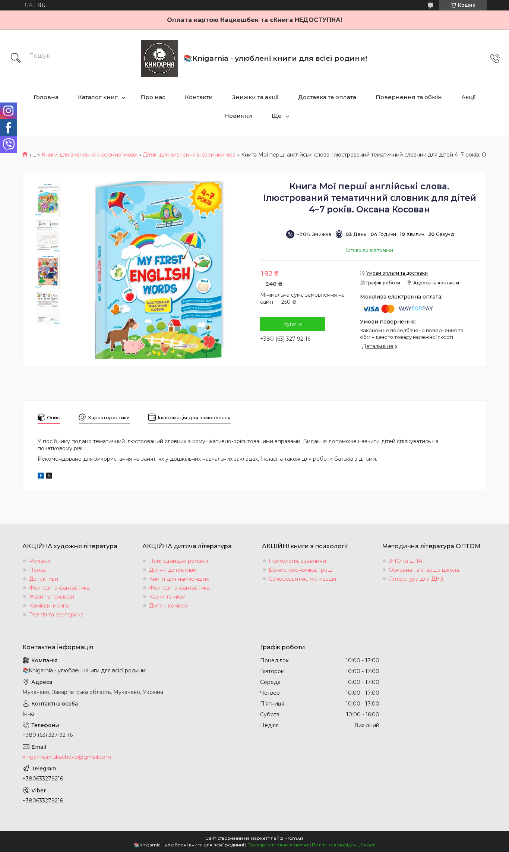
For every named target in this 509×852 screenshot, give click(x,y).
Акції (468, 97)
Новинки (238, 115)
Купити (293, 324)
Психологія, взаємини (297, 561)
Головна (46, 97)
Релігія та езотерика (56, 614)
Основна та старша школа (424, 570)
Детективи (43, 578)
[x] (49, 476)
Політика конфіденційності (344, 845)
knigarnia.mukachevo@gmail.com (66, 757)
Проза (37, 570)
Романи (39, 561)
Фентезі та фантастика (59, 587)
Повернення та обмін (409, 97)
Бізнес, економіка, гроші (301, 570)
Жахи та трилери (51, 596)
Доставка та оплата (327, 97)
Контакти (199, 97)
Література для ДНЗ (416, 578)
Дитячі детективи (172, 570)
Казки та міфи (167, 596)
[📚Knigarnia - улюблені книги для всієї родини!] (159, 58)
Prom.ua (294, 838)
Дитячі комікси (169, 605)
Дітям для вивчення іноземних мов (189, 154)
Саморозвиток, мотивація (302, 578)
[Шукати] (15, 58)
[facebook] (41, 476)
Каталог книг (98, 97)
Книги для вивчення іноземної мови (89, 154)
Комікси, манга (48, 605)
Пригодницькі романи (178, 561)
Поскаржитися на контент (278, 845)
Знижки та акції (255, 97)
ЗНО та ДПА (405, 561)
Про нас (152, 97)
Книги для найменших (179, 578)
